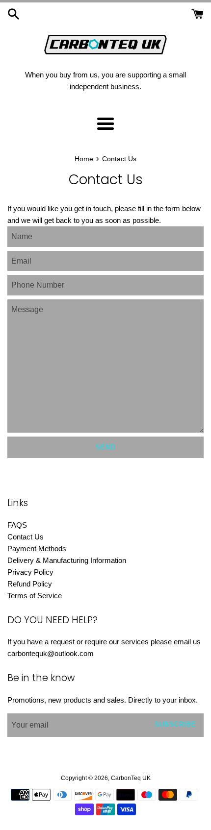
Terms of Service (34, 595)
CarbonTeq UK (131, 778)
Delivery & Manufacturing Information (66, 560)
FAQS (17, 525)
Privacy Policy (30, 572)
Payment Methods (36, 548)
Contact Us (25, 537)
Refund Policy (29, 584)
